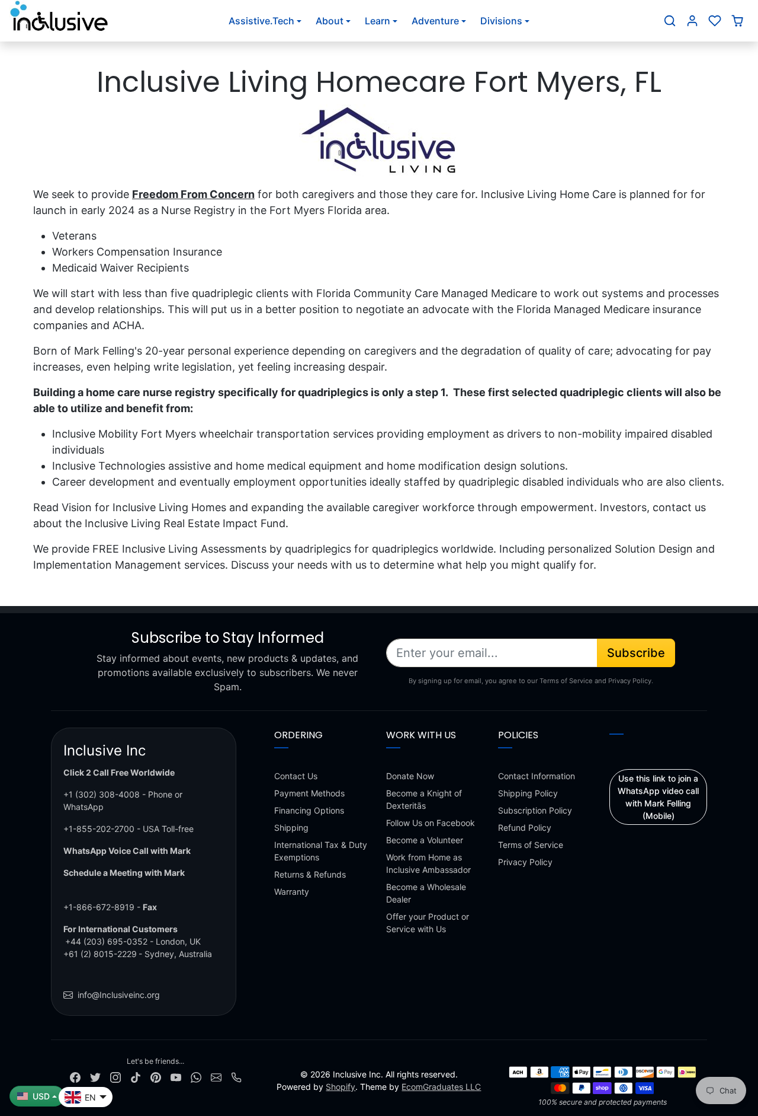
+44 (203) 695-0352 (106, 941)
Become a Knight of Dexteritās (424, 799)
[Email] (216, 1077)
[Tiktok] (136, 1077)
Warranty (291, 892)
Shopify (340, 1087)
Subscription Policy (535, 810)
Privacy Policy (525, 862)
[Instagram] (115, 1077)
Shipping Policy (528, 793)
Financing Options (309, 810)
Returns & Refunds (310, 874)
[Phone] (236, 1077)
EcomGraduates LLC (441, 1087)
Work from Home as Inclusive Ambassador (428, 863)
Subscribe (636, 653)
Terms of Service (530, 845)
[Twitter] (95, 1077)
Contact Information (536, 776)
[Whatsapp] (196, 1077)
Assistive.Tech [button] (261, 21)
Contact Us (295, 776)
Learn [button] (377, 21)
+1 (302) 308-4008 (101, 794)
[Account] (692, 21)
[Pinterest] (156, 1077)
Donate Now (410, 776)
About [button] (329, 21)
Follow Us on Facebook (430, 823)
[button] (670, 21)
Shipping (291, 827)
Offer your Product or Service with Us (427, 922)
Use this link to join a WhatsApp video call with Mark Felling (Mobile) (658, 797)
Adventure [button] (435, 21)
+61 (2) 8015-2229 (100, 954)
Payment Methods (309, 793)
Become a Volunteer (424, 840)
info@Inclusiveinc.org (119, 995)
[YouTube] (176, 1077)
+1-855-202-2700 (98, 829)
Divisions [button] (501, 21)
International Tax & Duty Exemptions (320, 851)
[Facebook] (75, 1077)
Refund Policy (524, 827)
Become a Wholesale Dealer (426, 893)
